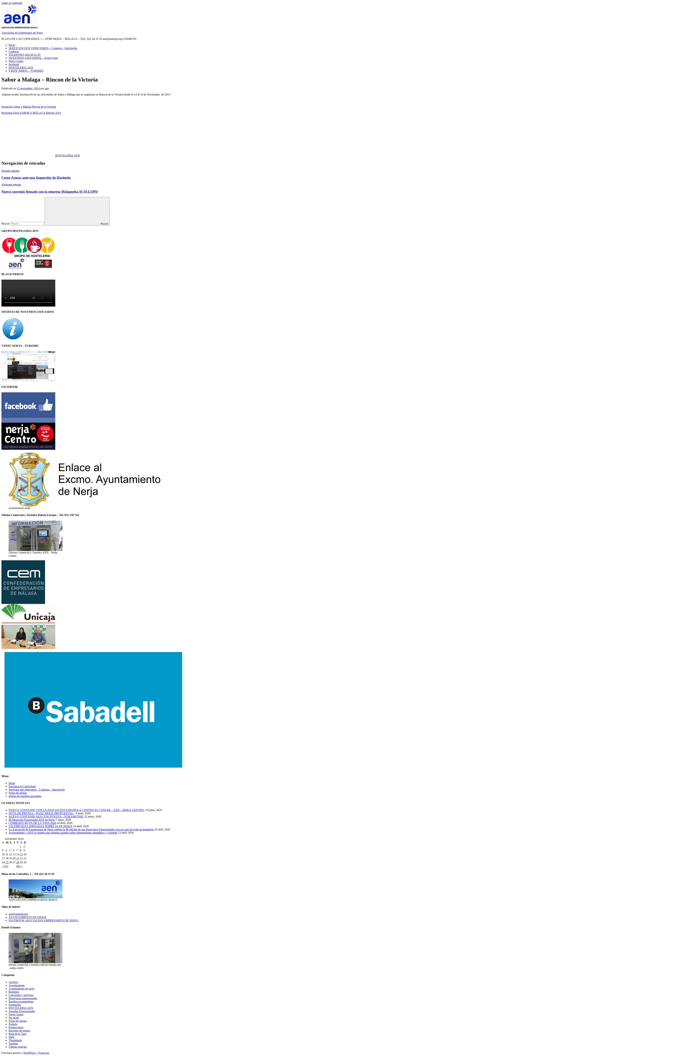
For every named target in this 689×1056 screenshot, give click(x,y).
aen (47, 88)
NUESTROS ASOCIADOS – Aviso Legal (33, 57)
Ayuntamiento (17, 985)
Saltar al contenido (11, 2)
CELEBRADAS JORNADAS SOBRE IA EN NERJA (40, 826)
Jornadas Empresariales (22, 1011)
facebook (14, 64)
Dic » (19, 866)
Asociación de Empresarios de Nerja (22, 32)
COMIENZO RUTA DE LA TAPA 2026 (32, 822)
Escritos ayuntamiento (21, 1001)
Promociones (16, 1027)
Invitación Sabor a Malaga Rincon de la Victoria (28, 106)
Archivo (13, 982)
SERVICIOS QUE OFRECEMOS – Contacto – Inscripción (43, 48)
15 (21, 854)
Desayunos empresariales (23, 998)
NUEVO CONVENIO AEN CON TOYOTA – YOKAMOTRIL (46, 816)
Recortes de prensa (19, 1030)
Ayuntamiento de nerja (21, 988)
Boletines (14, 991)
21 (17, 858)
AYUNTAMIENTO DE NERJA (28, 917)
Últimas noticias (18, 1046)
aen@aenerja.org (18, 913)
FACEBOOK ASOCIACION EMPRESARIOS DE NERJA (43, 920)
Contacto (14, 51)
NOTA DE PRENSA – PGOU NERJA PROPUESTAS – (42, 813)
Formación (15, 1004)
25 (7, 862)
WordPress (29, 1052)
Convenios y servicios (21, 995)
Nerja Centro (16, 61)
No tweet (14, 1017)
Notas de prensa (18, 792)
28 (17, 862)
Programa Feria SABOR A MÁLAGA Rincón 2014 (31, 112)
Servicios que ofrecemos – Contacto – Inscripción (37, 789)
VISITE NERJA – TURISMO (26, 70)
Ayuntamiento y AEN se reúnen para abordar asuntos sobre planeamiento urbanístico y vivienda (63, 832)
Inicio (12, 44)
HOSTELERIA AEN (21, 67)
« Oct (5, 866)
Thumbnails (15, 1040)
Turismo (13, 1043)
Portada (13, 1024)
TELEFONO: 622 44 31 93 (24, 54)
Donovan (43, 1052)
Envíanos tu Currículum (22, 786)
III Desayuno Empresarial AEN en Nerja (32, 819)
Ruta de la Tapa (17, 1033)
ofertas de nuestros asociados (25, 796)
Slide (11, 1037)
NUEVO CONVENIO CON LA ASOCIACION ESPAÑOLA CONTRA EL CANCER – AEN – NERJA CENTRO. (77, 810)
